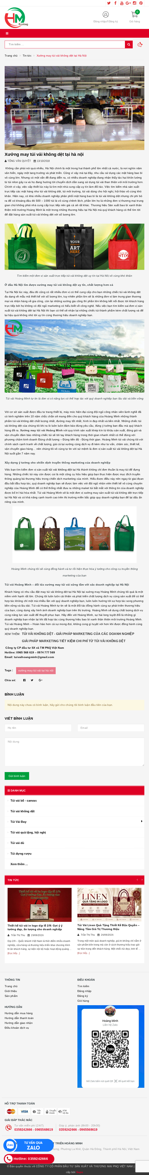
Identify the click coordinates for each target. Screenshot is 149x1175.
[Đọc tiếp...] (14, 953)
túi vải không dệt (60, 469)
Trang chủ (11, 986)
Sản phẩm (11, 995)
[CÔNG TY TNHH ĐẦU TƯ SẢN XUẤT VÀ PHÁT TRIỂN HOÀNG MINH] (44, 17)
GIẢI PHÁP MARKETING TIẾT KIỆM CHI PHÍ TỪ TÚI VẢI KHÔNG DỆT (71, 641)
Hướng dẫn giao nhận (19, 1022)
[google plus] (128, 3)
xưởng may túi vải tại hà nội (36, 670)
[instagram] (135, 3)
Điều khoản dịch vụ (17, 1027)
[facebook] (115, 3)
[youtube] (122, 3)
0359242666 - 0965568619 (33, 1129)
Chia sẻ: (10, 680)
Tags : (9, 670)
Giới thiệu (11, 991)
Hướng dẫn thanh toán (19, 1018)
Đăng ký (113, 21)
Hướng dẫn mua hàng (19, 1013)
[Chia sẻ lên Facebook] (24, 680)
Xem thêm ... (19, 864)
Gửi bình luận (17, 776)
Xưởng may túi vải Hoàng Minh (41, 430)
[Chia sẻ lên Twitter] (32, 680)
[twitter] (109, 3)
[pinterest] (141, 3)
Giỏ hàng (83, 1000)
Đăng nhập (100, 21)
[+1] (40, 680)
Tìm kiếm (83, 986)
